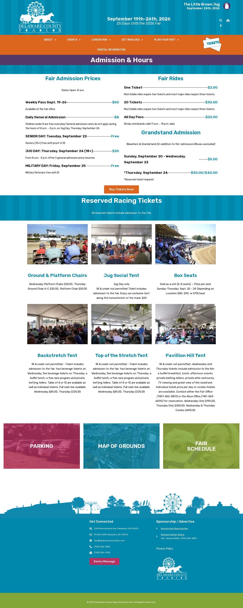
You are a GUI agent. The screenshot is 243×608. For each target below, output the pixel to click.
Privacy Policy (164, 548)
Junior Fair (99, 39)
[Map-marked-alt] (228, 20)
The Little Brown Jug (202, 4)
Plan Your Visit (164, 39)
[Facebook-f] (220, 25)
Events (72, 39)
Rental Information (111, 49)
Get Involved (131, 39)
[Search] (220, 20)
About (48, 39)
